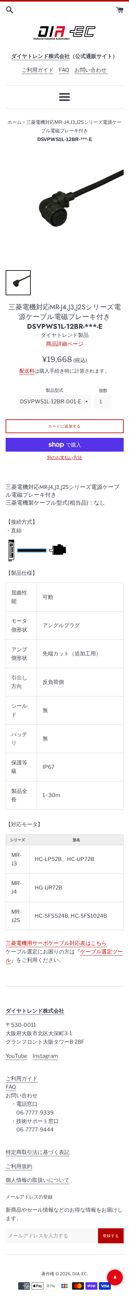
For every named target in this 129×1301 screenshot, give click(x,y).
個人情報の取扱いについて (38, 1180)
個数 (103, 390)
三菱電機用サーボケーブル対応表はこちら (56, 943)
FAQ (64, 70)
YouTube (16, 1056)
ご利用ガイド (38, 70)
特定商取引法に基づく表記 (38, 1152)
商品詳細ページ (64, 344)
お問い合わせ (91, 70)
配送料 (26, 371)
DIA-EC (79, 1273)
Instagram (45, 1056)
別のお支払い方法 (64, 457)
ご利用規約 (19, 1166)
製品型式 (54, 390)
